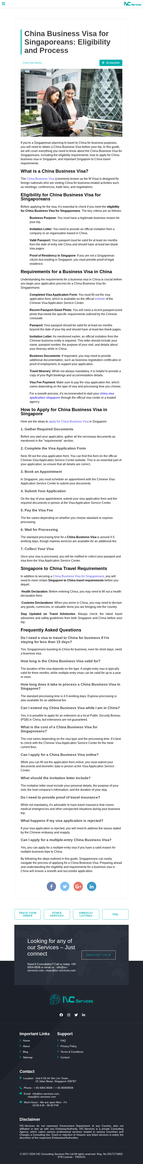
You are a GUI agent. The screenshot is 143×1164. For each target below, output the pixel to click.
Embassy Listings (86, 914)
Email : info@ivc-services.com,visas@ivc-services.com (42, 1095)
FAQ (115, 914)
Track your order (27, 914)
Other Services (57, 914)
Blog (25, 1051)
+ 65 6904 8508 (43, 1087)
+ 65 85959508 (64, 1087)
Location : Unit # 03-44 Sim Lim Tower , (50, 1080)
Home (26, 1040)
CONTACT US (96, 954)
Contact (65, 1057)
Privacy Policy (69, 1046)
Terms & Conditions (72, 1051)
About (26, 1046)
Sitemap (28, 1057)
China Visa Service (32, 63)
